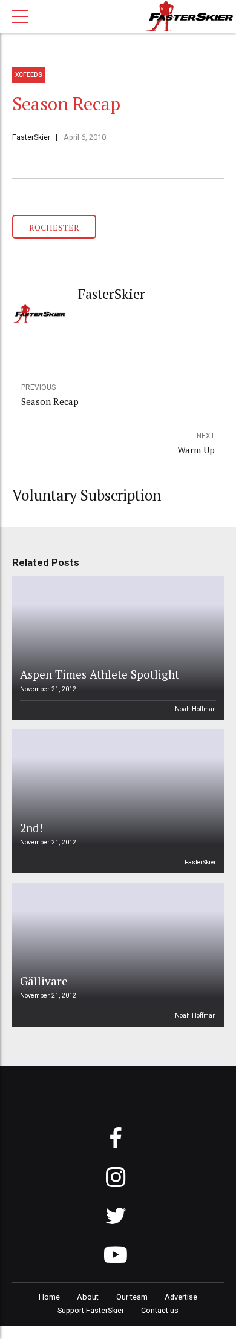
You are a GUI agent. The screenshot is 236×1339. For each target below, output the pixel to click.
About (88, 1296)
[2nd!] (116, 801)
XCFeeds (28, 74)
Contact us (160, 1310)
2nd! (31, 827)
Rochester (54, 227)
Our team (132, 1296)
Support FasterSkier (90, 1310)
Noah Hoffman (195, 709)
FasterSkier (31, 137)
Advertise (181, 1296)
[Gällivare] (116, 955)
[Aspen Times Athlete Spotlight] (116, 648)
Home (49, 1296)
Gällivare (44, 981)
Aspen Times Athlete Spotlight (99, 674)
